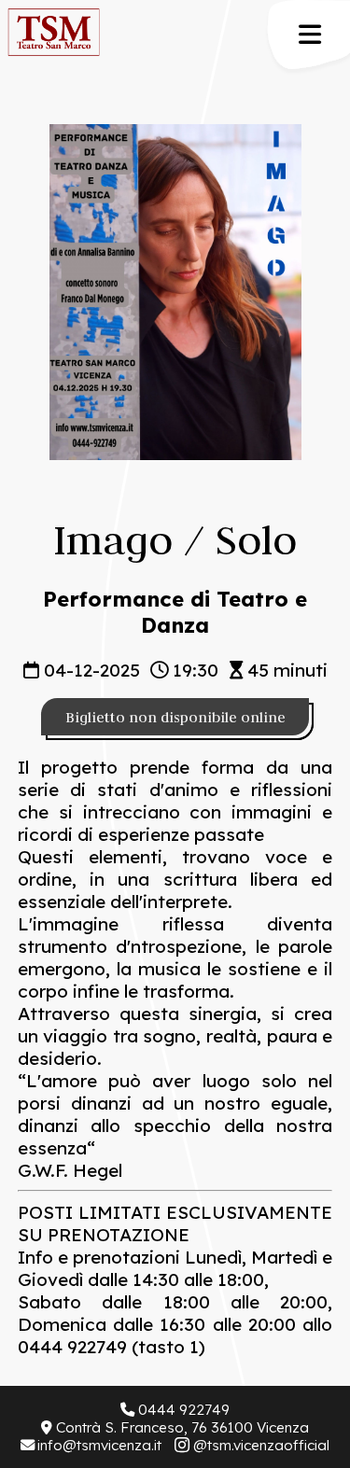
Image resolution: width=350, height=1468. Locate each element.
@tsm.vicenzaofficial (261, 1445)
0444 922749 (183, 1410)
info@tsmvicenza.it (99, 1445)
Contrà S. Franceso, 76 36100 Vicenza (182, 1427)
